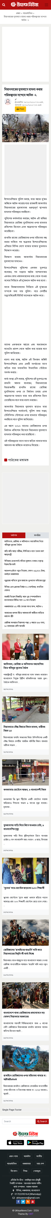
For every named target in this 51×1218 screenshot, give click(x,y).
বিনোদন (14, 1171)
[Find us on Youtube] (33, 1202)
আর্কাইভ (27, 1156)
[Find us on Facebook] (18, 1202)
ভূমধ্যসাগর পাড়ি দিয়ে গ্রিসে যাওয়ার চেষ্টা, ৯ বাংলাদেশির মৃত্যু (24, 827)
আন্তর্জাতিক (27, 13)
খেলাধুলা (36, 1171)
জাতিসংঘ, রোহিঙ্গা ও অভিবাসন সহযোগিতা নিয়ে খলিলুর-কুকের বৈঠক (23, 666)
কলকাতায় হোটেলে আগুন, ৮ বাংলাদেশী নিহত (25, 789)
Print (21, 109)
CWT (30, 1214)
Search (43, 1121)
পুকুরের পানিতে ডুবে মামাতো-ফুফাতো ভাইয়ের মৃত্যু (25, 580)
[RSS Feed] (28, 1202)
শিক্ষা (25, 1171)
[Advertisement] (25, 53)
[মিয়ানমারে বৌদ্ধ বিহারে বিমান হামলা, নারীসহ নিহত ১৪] (25, 709)
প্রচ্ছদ (18, 13)
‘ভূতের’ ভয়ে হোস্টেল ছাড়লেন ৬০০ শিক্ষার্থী (24, 887)
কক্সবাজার (27, 1163)
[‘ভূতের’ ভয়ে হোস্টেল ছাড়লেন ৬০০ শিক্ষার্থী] (25, 870)
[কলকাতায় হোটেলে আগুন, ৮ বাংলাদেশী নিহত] (25, 772)
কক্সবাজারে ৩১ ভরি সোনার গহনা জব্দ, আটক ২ (23, 606)
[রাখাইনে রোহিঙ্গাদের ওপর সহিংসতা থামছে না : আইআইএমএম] (25, 1058)
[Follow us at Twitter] (23, 1202)
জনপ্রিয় (37, 535)
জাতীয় (39, 1156)
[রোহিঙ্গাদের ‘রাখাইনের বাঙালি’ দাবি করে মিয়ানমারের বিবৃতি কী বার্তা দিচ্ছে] (25, 932)
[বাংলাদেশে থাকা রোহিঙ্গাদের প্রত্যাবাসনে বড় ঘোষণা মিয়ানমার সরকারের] (25, 995)
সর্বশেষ (14, 535)
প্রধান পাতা (13, 1156)
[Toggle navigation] (46, 5)
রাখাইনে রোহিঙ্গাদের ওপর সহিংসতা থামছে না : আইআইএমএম (25, 1077)
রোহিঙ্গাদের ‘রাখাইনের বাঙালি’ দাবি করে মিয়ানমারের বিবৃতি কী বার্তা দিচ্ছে (23, 951)
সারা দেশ (40, 1163)
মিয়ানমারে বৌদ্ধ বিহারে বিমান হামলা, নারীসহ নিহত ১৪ (24, 728)
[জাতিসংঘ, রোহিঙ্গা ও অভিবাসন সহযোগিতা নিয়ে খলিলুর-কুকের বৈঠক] (25, 646)
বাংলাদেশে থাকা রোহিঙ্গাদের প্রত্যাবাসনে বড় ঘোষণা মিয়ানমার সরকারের (24, 1014)
